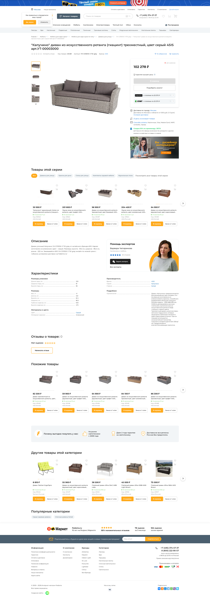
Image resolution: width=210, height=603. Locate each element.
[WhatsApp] (171, 588)
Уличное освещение (61, 25)
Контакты (151, 9)
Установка (131, 9)
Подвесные (63, 30)
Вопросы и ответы (38, 569)
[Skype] (177, 588)
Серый (78, 312)
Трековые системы (101, 30)
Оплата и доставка (118, 9)
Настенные (51, 30)
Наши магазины (37, 572)
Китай (153, 286)
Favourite (85, 564)
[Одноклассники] (162, 588)
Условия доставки (141, 115)
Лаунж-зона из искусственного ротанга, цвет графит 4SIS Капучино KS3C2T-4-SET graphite (74, 211)
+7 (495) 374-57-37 (148, 15)
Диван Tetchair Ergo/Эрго (42, 485)
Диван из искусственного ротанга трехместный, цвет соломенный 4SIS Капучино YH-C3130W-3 (134, 398)
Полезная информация (40, 564)
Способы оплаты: (141, 122)
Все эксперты (115, 267)
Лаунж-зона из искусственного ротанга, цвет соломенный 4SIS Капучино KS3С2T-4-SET (133, 211)
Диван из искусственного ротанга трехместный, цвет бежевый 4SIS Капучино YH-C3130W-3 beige (104, 211)
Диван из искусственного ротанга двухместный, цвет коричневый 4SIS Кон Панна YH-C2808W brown (75, 486)
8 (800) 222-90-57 (170, 551)
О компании (162, 9)
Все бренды (86, 572)
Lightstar (85, 567)
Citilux (84, 569)
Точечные (86, 30)
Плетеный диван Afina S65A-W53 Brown (163, 486)
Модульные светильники (128, 30)
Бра (41, 30)
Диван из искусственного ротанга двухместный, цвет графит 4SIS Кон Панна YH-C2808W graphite (75, 398)
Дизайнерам (174, 9)
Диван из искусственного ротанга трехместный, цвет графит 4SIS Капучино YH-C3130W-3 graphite (163, 398)
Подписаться (153, 539)
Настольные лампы (148, 30)
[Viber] (174, 588)
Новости (34, 567)
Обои (128, 25)
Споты (113, 30)
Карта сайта (35, 575)
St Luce (84, 561)
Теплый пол (118, 25)
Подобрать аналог (155, 88)
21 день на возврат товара (144, 119)
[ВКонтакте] (159, 588)
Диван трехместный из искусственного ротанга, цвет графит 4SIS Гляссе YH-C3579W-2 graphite (45, 398)
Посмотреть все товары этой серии (151, 176)
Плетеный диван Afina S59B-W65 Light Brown (133, 486)
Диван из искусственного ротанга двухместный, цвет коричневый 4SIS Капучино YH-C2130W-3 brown (164, 211)
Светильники (104, 569)
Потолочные (75, 30)
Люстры (34, 30)
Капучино (155, 284)
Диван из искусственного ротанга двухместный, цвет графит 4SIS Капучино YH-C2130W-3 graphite (104, 398)
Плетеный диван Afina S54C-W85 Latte (104, 486)
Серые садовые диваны (42, 517)
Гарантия (34, 555)
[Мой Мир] (165, 588)
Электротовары (103, 25)
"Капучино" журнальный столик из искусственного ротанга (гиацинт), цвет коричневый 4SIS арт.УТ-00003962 (46, 211)
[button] (36, 104)
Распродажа (173, 25)
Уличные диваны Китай (64, 517)
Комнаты (138, 25)
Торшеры (162, 30)
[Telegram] (168, 588)
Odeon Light (86, 558)
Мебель (76, 25)
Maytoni (85, 555)
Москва (153, 110)
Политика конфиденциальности (43, 552)
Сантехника (88, 25)
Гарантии (141, 9)
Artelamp (85, 552)
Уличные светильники (107, 564)
